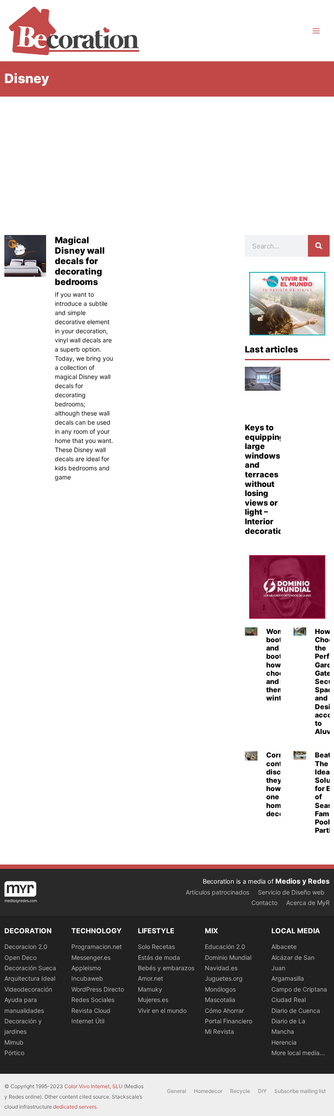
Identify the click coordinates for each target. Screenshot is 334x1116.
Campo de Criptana (299, 989)
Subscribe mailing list (300, 1091)
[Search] (319, 246)
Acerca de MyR (308, 902)
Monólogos (220, 989)
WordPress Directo (97, 989)
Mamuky (150, 989)
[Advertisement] (167, 162)
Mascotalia (220, 999)
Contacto (264, 902)
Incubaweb (87, 978)
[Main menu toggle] (316, 31)
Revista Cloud (90, 1010)
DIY (262, 1091)
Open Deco (20, 957)
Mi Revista (219, 1031)
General (176, 1091)
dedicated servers (75, 1106)
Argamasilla (287, 978)
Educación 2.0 (225, 946)
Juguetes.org (224, 978)
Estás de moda (159, 957)
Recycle (240, 1091)
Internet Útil (87, 1021)
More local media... (298, 1052)
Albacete (284, 946)
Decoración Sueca (30, 968)
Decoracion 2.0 (25, 946)
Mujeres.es (153, 999)
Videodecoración (28, 989)
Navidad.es (221, 968)
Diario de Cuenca (295, 1010)
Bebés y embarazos (166, 968)
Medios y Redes (302, 881)
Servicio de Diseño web (291, 892)
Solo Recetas (156, 946)
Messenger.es (90, 957)
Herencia (284, 1042)
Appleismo (86, 968)
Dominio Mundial (228, 957)
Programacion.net (96, 946)
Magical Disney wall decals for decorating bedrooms (80, 261)
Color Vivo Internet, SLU (93, 1086)
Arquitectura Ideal (29, 978)
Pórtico (14, 1052)
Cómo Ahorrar (224, 1010)
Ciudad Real (288, 999)
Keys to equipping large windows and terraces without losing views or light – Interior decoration (266, 479)
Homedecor (208, 1091)
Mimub (13, 1042)
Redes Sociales (92, 999)
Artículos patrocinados (217, 892)
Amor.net (150, 978)
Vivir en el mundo (162, 1010)
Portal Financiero (228, 1021)
